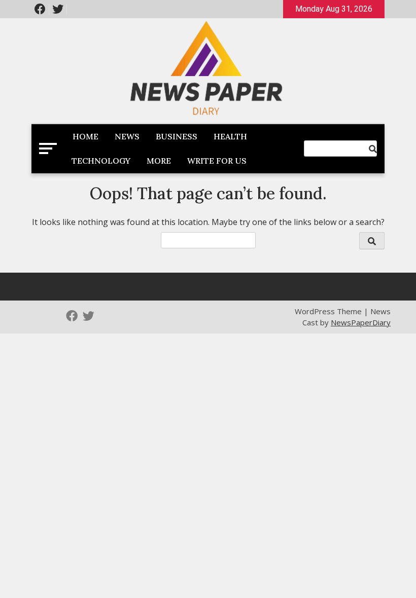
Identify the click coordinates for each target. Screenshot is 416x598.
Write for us (217, 161)
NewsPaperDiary (361, 322)
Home (85, 136)
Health (230, 136)
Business (176, 136)
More (159, 161)
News (127, 136)
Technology (101, 161)
